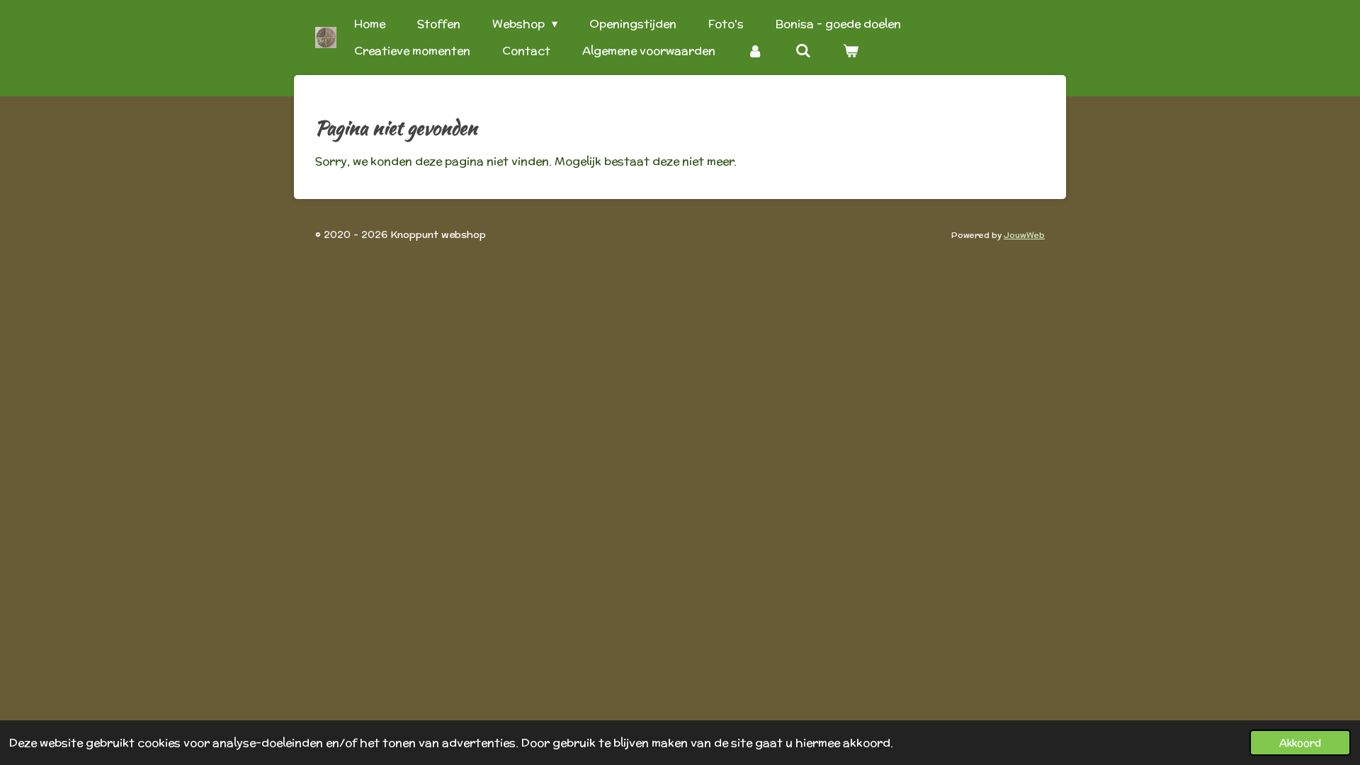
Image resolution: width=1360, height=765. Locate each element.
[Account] (755, 51)
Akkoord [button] (1300, 742)
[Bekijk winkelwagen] (851, 51)
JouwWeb (1024, 235)
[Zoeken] (802, 51)
